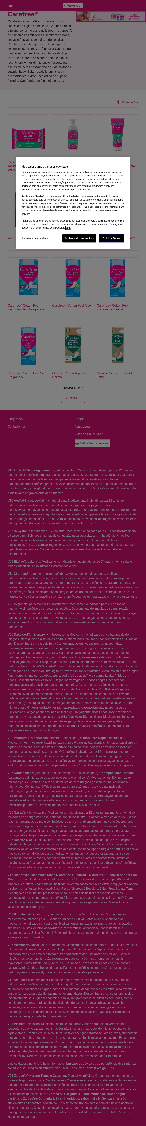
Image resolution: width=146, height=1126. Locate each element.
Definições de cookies (35, 238)
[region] (73, 203)
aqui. (68, 227)
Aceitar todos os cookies (79, 238)
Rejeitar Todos (111, 238)
